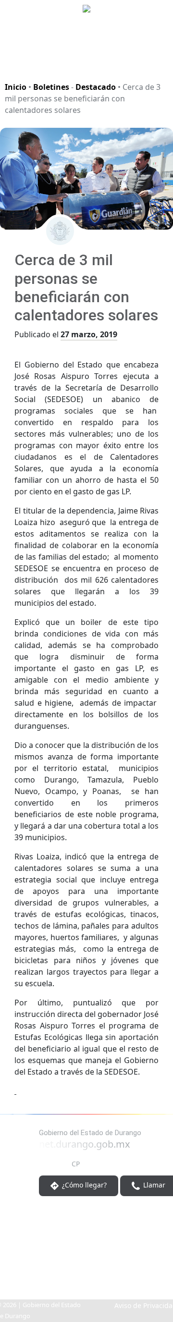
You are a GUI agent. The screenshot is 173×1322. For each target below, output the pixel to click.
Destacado (95, 87)
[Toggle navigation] (153, 59)
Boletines (51, 87)
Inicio (15, 87)
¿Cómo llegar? (83, 1185)
